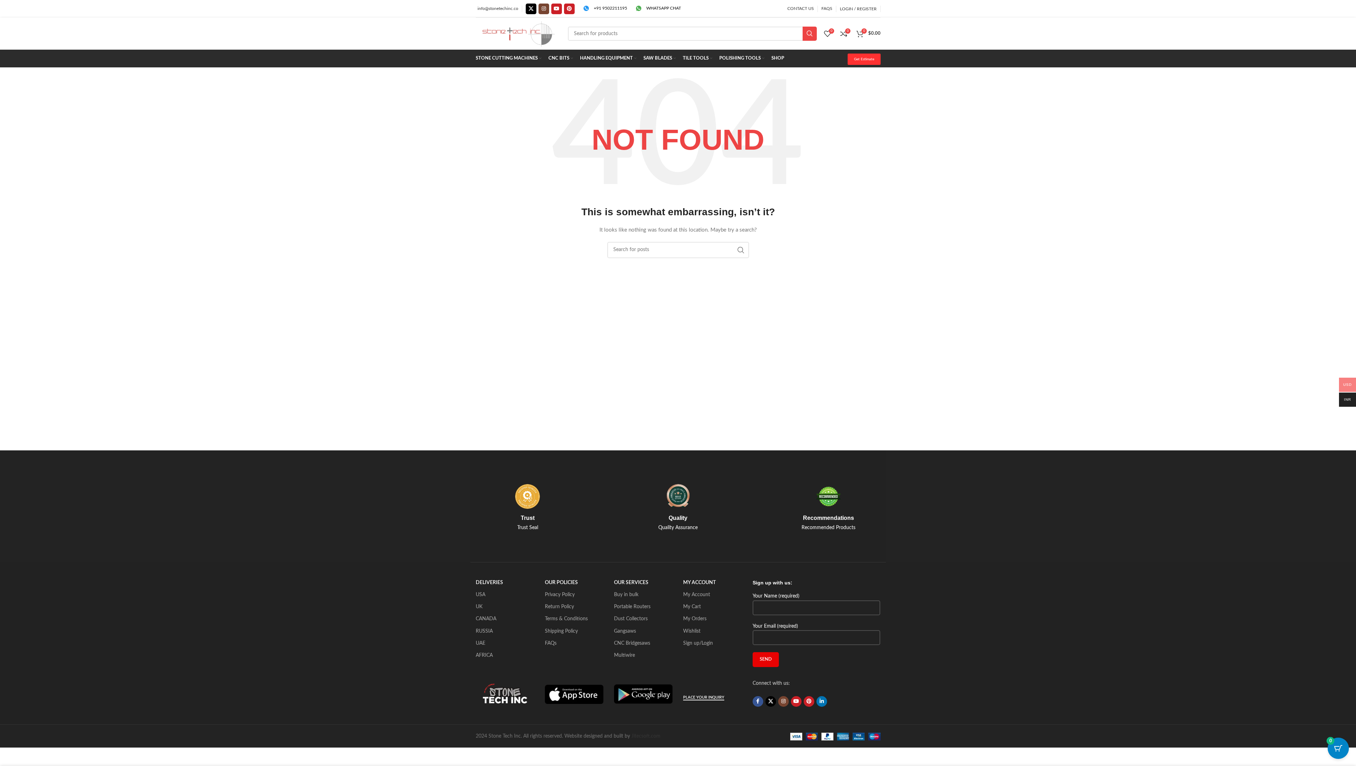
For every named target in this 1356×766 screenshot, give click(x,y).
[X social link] (531, 9)
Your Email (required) (775, 626)
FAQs (551, 643)
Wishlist (692, 631)
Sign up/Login (698, 643)
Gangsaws (625, 631)
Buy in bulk (626, 594)
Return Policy (559, 606)
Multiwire (624, 655)
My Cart (692, 606)
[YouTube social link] (556, 9)
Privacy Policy (560, 594)
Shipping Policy (561, 631)
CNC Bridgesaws (632, 643)
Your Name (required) (776, 596)
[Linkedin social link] (821, 701)
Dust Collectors (631, 618)
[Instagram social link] (544, 9)
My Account (696, 594)
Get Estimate (864, 59)
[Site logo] (518, 33)
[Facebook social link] (758, 701)
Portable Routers (632, 606)
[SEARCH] (810, 34)
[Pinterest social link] (569, 9)
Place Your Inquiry (703, 697)
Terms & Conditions (566, 618)
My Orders (695, 618)
